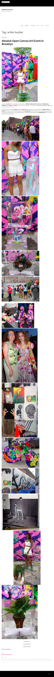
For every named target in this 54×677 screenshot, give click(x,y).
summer (31, 660)
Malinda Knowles (7, 9)
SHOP (18, 5)
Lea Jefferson (16, 660)
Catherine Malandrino (33, 659)
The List (34, 660)
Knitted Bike (11, 660)
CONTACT (21, 5)
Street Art (27, 660)
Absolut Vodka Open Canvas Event (9, 659)
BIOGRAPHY (6, 5)
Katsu (8, 660)
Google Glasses (43, 659)
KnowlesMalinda (8, 654)
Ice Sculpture (4, 660)
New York (21, 660)
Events (5, 657)
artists (24, 659)
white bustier (39, 660)
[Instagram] (50, 674)
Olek (13, 105)
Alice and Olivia (17, 659)
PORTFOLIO (11, 5)
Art (3, 657)
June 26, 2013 (4, 37)
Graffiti (48, 659)
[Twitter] (49, 674)
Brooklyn (27, 659)
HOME (3, 5)
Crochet (38, 659)
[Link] (51, 674)
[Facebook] (48, 674)
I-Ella (50, 659)
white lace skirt (44, 660)
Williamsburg (49, 660)
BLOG (15, 5)
